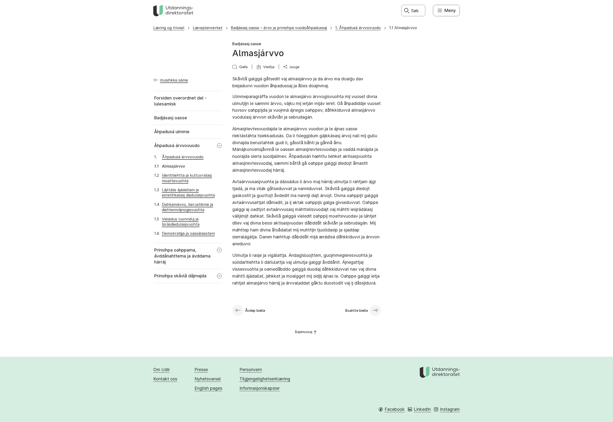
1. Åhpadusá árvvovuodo (358, 27)
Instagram (450, 409)
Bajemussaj (303, 332)
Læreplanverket (207, 27)
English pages (208, 388)
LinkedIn (422, 409)
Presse (201, 369)
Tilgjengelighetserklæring (264, 378)
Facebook (395, 409)
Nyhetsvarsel (207, 378)
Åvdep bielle (255, 310)
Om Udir (161, 369)
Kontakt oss (165, 378)
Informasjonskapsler (259, 388)
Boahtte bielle (356, 310)
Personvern (250, 369)
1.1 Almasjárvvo (403, 27)
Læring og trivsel (168, 27)
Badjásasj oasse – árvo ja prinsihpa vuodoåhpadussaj (279, 27)
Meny (450, 10)
